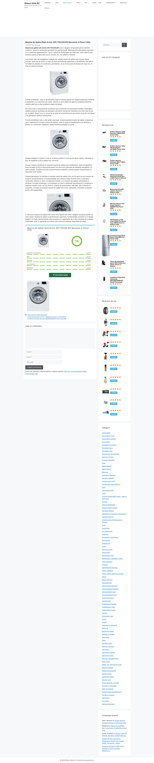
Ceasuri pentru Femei (109, 508)
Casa (56, 2)
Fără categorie (107, 562)
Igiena (104, 577)
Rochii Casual (107, 674)
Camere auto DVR (108, 481)
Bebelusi (105, 472)
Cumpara (113, 140)
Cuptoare (105, 534)
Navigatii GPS (107, 643)
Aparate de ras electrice (110, 454)
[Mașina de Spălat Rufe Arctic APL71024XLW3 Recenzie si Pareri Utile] (43, 241)
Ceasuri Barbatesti (108, 505)
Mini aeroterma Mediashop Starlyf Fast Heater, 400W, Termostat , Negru (113, 741)
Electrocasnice (67, 2)
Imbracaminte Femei (109, 595)
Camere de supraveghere (111, 484)
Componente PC (110, 2)
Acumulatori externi (109, 439)
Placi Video (106, 662)
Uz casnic (105, 701)
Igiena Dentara (107, 580)
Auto (86, 2)
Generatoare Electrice (109, 568)
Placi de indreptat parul (110, 659)
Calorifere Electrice (108, 475)
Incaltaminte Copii (108, 607)
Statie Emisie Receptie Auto (112, 692)
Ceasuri (104, 502)
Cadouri (46, 8)
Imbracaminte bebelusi (110, 589)
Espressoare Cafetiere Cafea (112, 559)
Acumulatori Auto (108, 436)
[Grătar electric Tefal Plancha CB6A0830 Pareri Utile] (104, 133)
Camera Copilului (108, 478)
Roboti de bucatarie (109, 671)
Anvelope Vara (107, 451)
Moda (78, 2)
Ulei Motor (105, 698)
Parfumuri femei (107, 655)
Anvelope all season (109, 445)
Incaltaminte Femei (108, 610)
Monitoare (105, 637)
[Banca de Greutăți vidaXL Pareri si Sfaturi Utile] (104, 192)
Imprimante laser (108, 598)
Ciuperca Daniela (108, 746)
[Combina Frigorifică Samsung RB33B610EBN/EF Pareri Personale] (104, 280)
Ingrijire (104, 613)
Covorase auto (107, 531)
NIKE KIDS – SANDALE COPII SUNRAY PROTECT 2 (113, 748)
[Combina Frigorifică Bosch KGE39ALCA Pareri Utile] (105, 256)
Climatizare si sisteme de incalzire (114, 514)
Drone (104, 546)
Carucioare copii (107, 490)
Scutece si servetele (109, 686)
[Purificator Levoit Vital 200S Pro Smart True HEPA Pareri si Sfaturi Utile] (104, 223)
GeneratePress (89, 760)
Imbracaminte (107, 583)
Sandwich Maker (108, 677)
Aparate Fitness (107, 457)
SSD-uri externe (107, 689)
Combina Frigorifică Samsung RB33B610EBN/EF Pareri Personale (46, 318)
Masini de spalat (42, 315)
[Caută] (124, 45)
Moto (104, 640)
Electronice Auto (108, 555)
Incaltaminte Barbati (109, 604)
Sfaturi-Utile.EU (31, 3)
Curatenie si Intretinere (110, 537)
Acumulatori (106, 433)
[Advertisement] (77, 24)
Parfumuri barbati (108, 652)
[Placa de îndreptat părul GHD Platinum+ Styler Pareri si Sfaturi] (103, 264)
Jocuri (104, 619)
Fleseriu (105, 739)
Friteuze (105, 565)
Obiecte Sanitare (108, 646)
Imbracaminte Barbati (109, 586)
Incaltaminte (106, 601)
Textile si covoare (108, 695)
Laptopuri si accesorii (109, 625)
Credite (94, 2)
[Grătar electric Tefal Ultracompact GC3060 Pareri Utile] (104, 148)
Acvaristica (106, 442)
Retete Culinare (107, 668)
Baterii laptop (106, 466)
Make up (105, 628)
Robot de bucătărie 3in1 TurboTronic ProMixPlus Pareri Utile (114, 728)
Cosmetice (47, 2)
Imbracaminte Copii (109, 592)
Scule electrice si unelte (110, 683)
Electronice (123, 2)
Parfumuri (105, 649)
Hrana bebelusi (107, 571)
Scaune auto (106, 680)
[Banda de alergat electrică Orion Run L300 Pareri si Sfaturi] (104, 177)
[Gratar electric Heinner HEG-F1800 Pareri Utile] (104, 162)
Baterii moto (106, 469)
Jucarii (104, 622)
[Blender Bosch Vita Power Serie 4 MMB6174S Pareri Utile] (104, 207)
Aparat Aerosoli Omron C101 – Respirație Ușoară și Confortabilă (46, 317)
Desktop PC (106, 543)
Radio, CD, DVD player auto (111, 665)
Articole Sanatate (108, 460)
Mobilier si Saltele (108, 634)
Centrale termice (108, 511)
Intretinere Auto (107, 616)
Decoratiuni (106, 540)
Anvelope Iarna (107, 448)
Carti (103, 487)
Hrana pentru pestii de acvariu (113, 574)
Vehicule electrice (108, 704)
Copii (99, 2)
